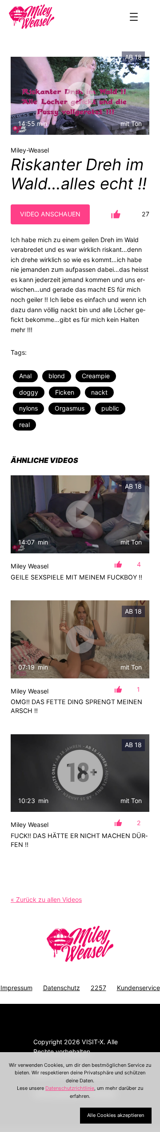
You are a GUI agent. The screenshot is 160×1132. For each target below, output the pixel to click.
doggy (28, 392)
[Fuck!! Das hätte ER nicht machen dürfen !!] (80, 773)
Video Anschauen (50, 214)
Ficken (64, 392)
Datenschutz (61, 987)
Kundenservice (138, 987)
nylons (28, 408)
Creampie (96, 376)
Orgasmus (69, 408)
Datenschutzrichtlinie (69, 1088)
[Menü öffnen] (133, 17)
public (110, 408)
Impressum (16, 987)
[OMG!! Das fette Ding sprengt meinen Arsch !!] (80, 639)
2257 (98, 987)
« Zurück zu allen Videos (46, 899)
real (24, 424)
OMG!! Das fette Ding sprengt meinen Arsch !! (76, 706)
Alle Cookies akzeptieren (115, 1115)
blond (56, 376)
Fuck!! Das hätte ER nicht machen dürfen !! (79, 840)
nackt (99, 392)
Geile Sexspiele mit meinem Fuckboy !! (76, 577)
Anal (25, 376)
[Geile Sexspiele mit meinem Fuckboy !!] (80, 514)
